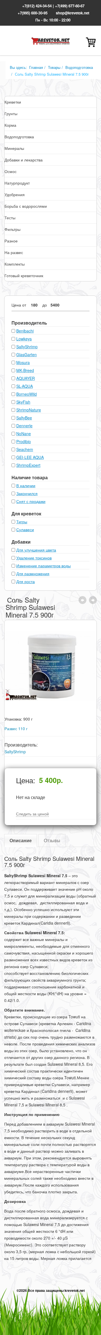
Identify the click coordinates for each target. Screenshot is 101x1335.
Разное (11, 241)
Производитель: (21, 745)
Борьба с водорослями (25, 206)
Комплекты (14, 264)
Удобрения (14, 194)
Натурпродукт (17, 183)
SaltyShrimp (15, 751)
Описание (21, 840)
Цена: (25, 780)
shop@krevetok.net (72, 13)
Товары (54, 67)
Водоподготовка (79, 67)
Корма (10, 125)
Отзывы (52, 840)
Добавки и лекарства (23, 160)
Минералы (14, 148)
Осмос (10, 171)
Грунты (10, 113)
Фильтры (12, 229)
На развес (13, 252)
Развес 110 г (15, 728)
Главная (36, 67)
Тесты (9, 217)
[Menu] (12, 41)
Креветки (12, 102)
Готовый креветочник (23, 275)
